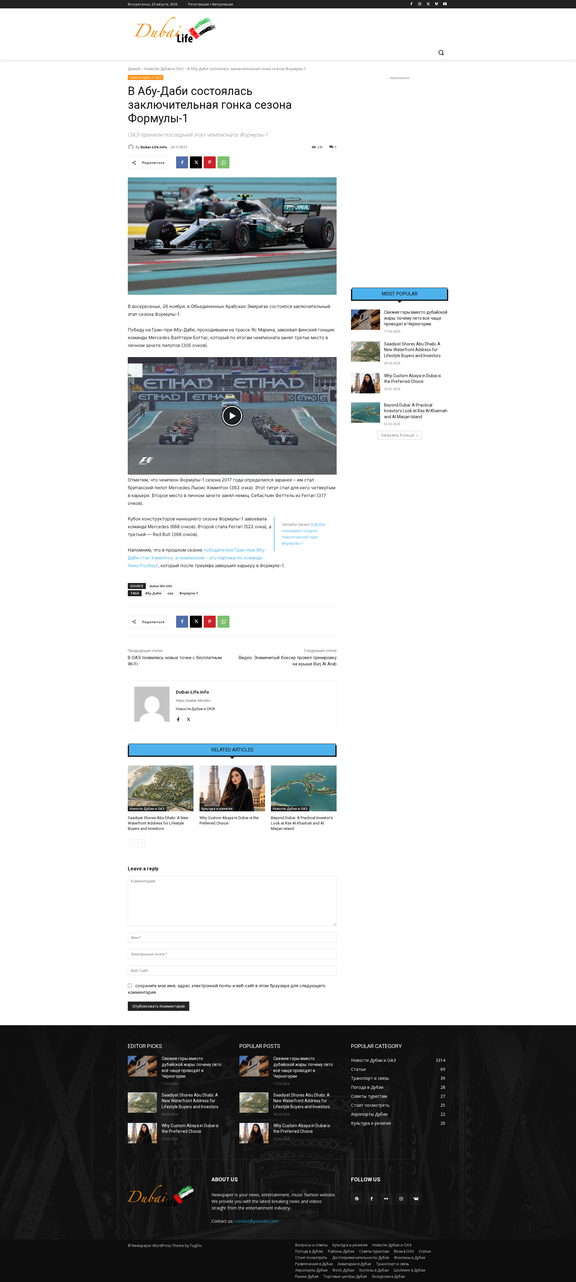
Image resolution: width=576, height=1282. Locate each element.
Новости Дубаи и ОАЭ (164, 68)
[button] (441, 52)
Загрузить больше (397, 435)
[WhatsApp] (224, 162)
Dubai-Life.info (153, 147)
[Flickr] (386, 1199)
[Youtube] (444, 4)
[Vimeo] (436, 4)
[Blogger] (357, 1199)
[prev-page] (131, 843)
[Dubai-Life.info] (132, 147)
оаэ (170, 593)
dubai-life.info (160, 586)
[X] (428, 4)
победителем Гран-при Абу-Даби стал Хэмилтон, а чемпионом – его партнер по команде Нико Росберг (197, 557)
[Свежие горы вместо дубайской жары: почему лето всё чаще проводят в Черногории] (365, 319)
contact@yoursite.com (256, 1221)
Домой (134, 68)
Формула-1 (188, 593)
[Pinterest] (210, 162)
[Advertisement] (400, 171)
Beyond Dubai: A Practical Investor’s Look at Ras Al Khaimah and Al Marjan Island (302, 823)
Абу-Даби (153, 593)
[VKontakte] (416, 1199)
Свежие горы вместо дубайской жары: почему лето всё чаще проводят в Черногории (415, 318)
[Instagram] (419, 4)
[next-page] (141, 843)
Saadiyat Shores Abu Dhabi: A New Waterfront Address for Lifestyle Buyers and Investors (158, 823)
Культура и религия (216, 809)
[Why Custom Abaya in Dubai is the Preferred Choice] (232, 788)
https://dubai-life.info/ (193, 700)
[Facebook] (411, 4)
